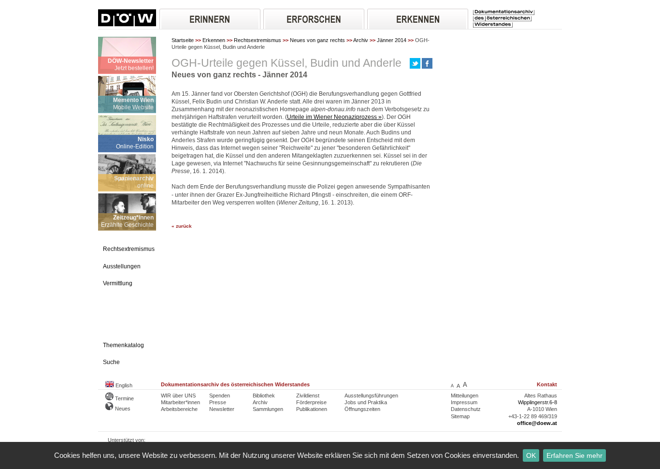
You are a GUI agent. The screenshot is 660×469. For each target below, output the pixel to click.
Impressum (464, 402)
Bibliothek (264, 395)
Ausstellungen (122, 266)
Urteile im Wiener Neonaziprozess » (334, 117)
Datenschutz (466, 409)
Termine (124, 398)
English (123, 385)
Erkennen (213, 40)
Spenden (219, 395)
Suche (111, 362)
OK (531, 455)
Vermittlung (117, 283)
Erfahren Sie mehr (574, 455)
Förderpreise (311, 402)
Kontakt (547, 384)
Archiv (360, 40)
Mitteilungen (464, 395)
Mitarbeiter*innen (180, 402)
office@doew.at (537, 423)
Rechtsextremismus (257, 40)
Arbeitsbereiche (179, 409)
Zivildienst (307, 395)
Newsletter (221, 409)
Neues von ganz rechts (317, 40)
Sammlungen (268, 409)
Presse (217, 402)
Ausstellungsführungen (371, 395)
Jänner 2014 (391, 40)
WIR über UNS (178, 395)
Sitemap (460, 416)
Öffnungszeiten (362, 409)
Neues (122, 408)
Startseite (183, 40)
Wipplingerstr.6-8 (537, 402)
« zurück (182, 226)
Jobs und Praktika (365, 402)
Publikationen (311, 409)
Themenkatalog (123, 345)
